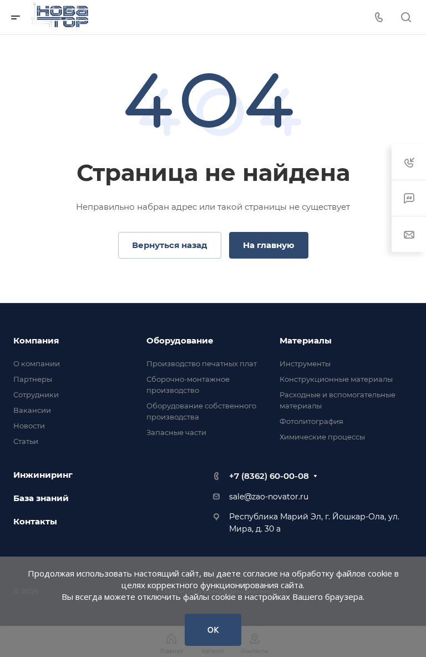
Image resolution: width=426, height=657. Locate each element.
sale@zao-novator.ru (268, 497)
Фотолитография (311, 421)
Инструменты (305, 363)
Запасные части (176, 432)
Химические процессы (322, 436)
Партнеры (32, 379)
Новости (29, 425)
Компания (36, 340)
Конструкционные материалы (336, 379)
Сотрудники (36, 394)
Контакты (35, 521)
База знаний (41, 498)
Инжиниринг (43, 474)
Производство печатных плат (201, 363)
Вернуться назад (169, 245)
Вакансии (32, 410)
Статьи (25, 441)
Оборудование (180, 340)
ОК (213, 629)
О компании (36, 363)
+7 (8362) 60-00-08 (269, 476)
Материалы (306, 340)
